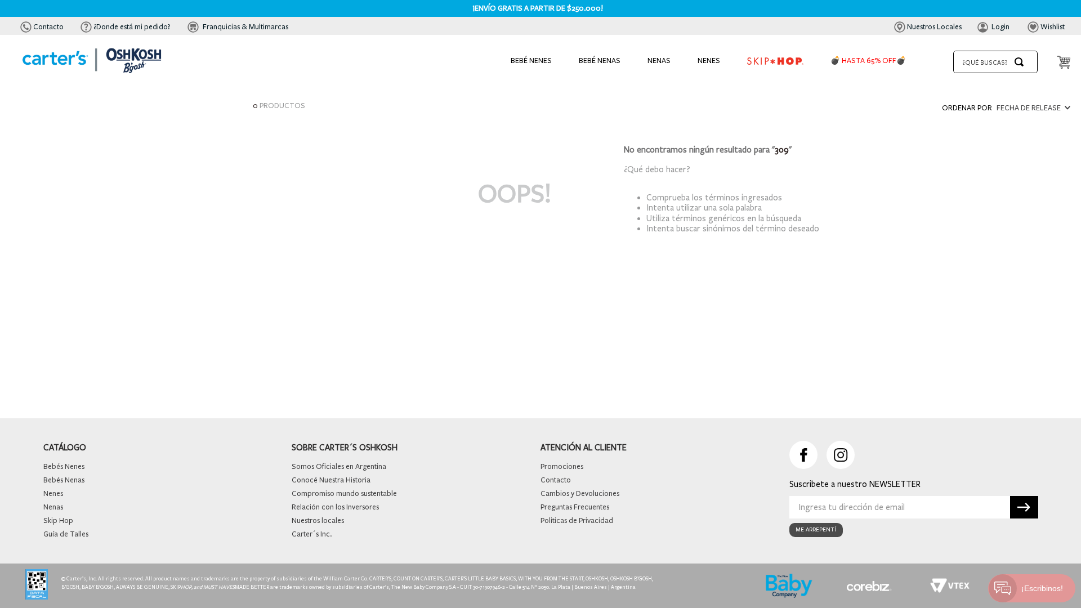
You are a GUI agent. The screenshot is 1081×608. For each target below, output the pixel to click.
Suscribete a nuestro (829, 484)
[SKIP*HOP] (775, 62)
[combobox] (995, 62)
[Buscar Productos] (1021, 62)
